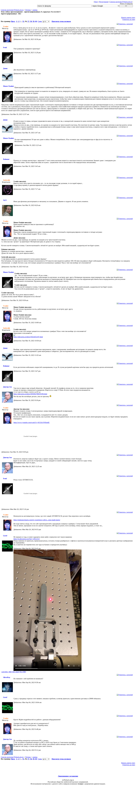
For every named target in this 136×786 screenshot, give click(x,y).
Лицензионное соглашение (68, 776)
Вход (96, 2)
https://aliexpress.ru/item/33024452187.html (28, 337)
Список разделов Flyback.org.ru (120, 2)
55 (23, 21)
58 (31, 21)
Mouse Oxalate (8, 86)
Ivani (5, 47)
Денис (5, 68)
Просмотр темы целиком (61, 21)
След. (40, 21)
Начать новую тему (128, 17)
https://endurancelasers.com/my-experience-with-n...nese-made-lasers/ (36, 520)
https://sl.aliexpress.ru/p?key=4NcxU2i (26, 539)
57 (28, 21)
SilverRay (6, 677)
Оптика (28, 10)
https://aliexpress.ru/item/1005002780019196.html (30, 394)
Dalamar (6, 159)
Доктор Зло (7, 387)
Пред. (13, 21)
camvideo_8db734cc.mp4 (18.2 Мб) (13, 672)
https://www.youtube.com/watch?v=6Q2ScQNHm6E (31, 422)
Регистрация (103, 2)
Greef (5, 536)
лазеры (34, 10)
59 (33, 21)
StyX (5, 200)
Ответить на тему (128, 19)
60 (36, 21)
